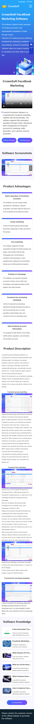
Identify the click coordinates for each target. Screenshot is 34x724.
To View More (17, 703)
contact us (31, 48)
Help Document (25, 140)
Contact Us (9, 42)
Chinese (29, 1)
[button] (14, 72)
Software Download (9, 140)
